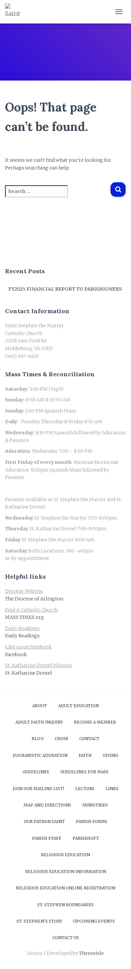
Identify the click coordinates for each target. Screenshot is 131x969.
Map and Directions (47, 805)
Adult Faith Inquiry (39, 722)
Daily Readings (22, 636)
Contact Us (65, 937)
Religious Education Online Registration (65, 887)
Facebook (16, 654)
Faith (85, 755)
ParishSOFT (86, 838)
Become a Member (95, 722)
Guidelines (36, 771)
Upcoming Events (94, 921)
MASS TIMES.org (24, 617)
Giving (110, 755)
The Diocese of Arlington (34, 599)
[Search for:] (57, 195)
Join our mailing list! (38, 788)
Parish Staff (46, 838)
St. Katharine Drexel (28, 673)
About (39, 705)
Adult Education (78, 705)
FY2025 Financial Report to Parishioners (65, 289)
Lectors (84, 788)
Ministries (95, 805)
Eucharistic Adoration (40, 755)
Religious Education (65, 854)
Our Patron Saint (44, 821)
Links (112, 788)
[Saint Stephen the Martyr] (16, 11)
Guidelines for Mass (84, 771)
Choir (61, 738)
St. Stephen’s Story (39, 921)
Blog (38, 738)
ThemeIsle (91, 953)
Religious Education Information (65, 871)
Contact (89, 738)
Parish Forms (91, 821)
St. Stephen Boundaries (65, 904)
